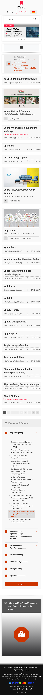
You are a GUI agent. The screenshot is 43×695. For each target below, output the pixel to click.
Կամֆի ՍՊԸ (35, 674)
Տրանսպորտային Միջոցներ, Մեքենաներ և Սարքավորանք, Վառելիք (22, 444)
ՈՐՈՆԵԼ (21, 584)
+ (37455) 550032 (14, 201)
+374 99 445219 (36, 676)
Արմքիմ (8, 298)
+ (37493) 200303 (34, 314)
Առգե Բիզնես (11, 230)
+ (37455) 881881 (34, 83)
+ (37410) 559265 (34, 361)
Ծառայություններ (25, 667)
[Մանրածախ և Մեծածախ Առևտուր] (8, 63)
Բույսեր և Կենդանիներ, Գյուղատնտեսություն (19, 457)
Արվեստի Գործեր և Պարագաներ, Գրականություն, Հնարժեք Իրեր (22, 479)
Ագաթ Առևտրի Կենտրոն (17, 111)
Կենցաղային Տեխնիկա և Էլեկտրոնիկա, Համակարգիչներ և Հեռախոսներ (20, 488)
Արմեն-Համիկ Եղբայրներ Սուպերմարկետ (17, 273)
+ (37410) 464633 (26, 238)
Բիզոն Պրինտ (17, 397)
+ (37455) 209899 (14, 119)
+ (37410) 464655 (14, 238)
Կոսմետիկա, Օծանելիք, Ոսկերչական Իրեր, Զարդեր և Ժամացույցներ (22, 506)
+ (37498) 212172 (34, 290)
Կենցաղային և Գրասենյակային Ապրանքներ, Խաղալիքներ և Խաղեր (22, 514)
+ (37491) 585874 (34, 302)
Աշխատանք (18, 670)
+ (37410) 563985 (34, 402)
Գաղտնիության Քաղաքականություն (21, 686)
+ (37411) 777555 (34, 337)
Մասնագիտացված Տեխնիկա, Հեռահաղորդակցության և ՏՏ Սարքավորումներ (22, 498)
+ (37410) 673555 (34, 263)
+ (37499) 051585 (34, 388)
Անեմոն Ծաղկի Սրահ (15, 157)
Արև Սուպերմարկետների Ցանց (21, 259)
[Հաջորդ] (33, 412)
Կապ (27, 670)
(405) (10, 25)
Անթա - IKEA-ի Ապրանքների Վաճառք (19, 192)
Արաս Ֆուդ (10, 247)
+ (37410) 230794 (34, 325)
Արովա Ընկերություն (15, 321)
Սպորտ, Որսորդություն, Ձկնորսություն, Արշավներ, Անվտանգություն (21, 463)
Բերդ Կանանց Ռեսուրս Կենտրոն (22, 384)
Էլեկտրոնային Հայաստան (12, 674)
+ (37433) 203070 (34, 376)
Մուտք (11, 12)
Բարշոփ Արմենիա (14, 357)
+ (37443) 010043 (34, 138)
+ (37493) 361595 (34, 161)
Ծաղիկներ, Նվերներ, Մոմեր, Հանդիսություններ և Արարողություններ (21, 471)
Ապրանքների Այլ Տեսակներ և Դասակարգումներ (22, 521)
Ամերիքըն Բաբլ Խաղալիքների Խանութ (20, 130)
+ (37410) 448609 (34, 251)
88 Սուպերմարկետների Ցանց (20, 79)
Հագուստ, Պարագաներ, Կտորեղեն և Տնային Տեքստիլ (22, 451)
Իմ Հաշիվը (8, 667)
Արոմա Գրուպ (11, 310)
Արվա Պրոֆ (10, 333)
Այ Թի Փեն (9, 145)
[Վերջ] (37, 412)
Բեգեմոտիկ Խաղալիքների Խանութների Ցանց (18, 371)
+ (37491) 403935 (34, 278)
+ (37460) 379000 (34, 349)
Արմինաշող (10, 286)
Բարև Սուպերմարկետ (16, 345)
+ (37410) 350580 (34, 149)
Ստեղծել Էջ (23, 12)
